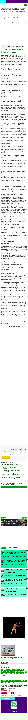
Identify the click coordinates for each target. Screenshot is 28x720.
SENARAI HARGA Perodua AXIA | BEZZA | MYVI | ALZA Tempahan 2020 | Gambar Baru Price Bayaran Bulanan (15, 571)
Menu (3, 1)
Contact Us (18, 695)
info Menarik (4, 682)
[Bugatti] (4, 694)
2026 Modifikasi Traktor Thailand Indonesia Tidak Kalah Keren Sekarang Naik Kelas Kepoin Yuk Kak (15, 561)
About (2, 695)
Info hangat (23, 680)
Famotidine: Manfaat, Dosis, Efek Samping (11, 476)
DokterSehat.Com (5, 55)
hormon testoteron (11, 249)
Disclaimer (20, 695)
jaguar (22, 671)
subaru (2, 671)
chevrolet (6, 669)
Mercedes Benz (11, 673)
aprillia (11, 669)
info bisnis (10, 680)
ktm (16, 673)
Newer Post (3, 518)
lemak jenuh (13, 314)
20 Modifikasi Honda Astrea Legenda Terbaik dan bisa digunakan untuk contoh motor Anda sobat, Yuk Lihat (15, 552)
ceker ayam (20, 77)
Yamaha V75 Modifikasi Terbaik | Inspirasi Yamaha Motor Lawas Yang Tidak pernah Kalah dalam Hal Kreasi (15, 590)
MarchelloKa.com (13, 9)
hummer (2, 675)
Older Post (25, 518)
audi (6, 671)
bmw (2, 669)
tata (2, 673)
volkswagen (20, 669)
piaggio (18, 671)
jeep (9, 671)
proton (13, 671)
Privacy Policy (13, 695)
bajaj (23, 673)
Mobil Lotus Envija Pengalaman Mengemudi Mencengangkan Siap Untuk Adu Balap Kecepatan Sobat (15, 580)
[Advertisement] (14, 34)
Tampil (8, 46)
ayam (24, 165)
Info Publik (3, 680)
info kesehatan (11, 682)
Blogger (16, 711)
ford (16, 669)
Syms (19, 673)
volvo (5, 673)
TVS (26, 671)
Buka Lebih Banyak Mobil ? (8, 698)
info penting (17, 680)
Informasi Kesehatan (14, 23)
